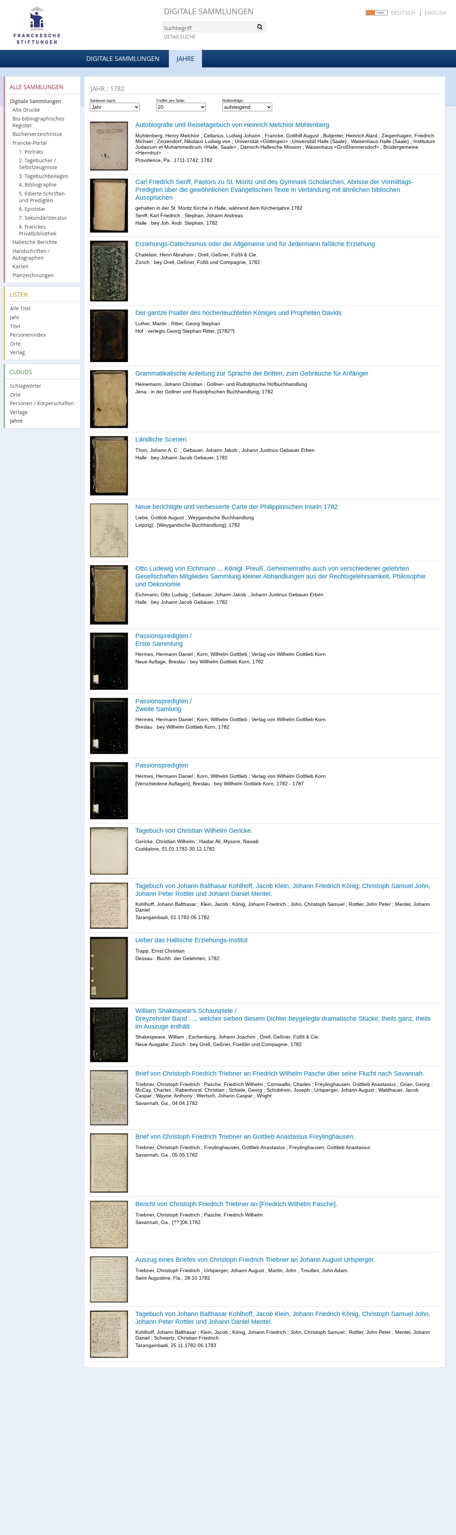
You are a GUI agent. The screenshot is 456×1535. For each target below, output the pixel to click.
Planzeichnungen (33, 275)
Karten (20, 266)
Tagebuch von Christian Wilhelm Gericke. (194, 830)
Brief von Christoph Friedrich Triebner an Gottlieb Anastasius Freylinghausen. (245, 1136)
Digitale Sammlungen (209, 11)
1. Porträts (31, 151)
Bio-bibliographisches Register (38, 122)
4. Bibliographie (38, 184)
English (435, 13)
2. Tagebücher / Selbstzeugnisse (38, 163)
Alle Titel (20, 308)
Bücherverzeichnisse (37, 134)
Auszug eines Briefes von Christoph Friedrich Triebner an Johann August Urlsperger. (255, 1259)
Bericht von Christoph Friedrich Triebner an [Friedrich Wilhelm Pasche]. (236, 1204)
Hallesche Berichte (34, 242)
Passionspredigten (161, 765)
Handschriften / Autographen (31, 254)
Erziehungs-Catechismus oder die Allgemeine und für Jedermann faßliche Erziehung (255, 244)
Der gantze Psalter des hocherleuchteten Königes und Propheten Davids (238, 312)
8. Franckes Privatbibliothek (37, 230)
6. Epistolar (32, 208)
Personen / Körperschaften (42, 403)
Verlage (19, 412)
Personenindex (28, 334)
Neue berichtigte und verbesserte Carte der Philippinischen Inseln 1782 (236, 506)
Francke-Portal (29, 142)
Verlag (17, 352)
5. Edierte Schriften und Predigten (42, 197)
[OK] (260, 26)
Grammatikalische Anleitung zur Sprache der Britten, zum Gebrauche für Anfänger (251, 373)
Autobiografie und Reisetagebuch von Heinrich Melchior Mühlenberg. (233, 124)
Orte (15, 343)
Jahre (16, 420)
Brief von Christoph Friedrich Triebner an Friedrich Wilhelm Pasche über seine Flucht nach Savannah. (279, 1073)
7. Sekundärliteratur (43, 217)
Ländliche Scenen (160, 439)
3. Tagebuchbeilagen (43, 176)
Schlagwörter (25, 385)
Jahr (15, 317)
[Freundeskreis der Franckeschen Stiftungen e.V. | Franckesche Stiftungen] (57, 25)
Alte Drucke (26, 109)
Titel (15, 326)
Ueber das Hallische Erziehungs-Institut (191, 940)
